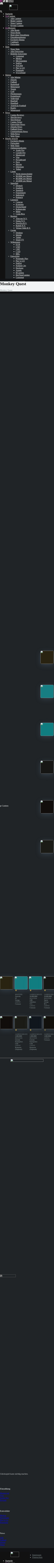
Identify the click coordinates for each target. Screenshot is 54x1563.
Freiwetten (14, 44)
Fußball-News (16, 129)
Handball (14, 103)
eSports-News (16, 127)
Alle (2, 1538)
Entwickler (15, 256)
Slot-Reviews (16, 117)
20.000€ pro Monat (24, 181)
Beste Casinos (16, 21)
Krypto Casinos (16, 25)
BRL (18, 254)
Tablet (18, 237)
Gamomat (20, 56)
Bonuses (11, 28)
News (7, 113)
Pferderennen (15, 94)
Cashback (14, 42)
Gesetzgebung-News (19, 131)
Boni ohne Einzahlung (19, 35)
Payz (18, 162)
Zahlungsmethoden (18, 148)
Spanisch (19, 190)
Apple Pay (20, 150)
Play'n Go (4, 1520)
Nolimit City (21, 266)
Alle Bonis (14, 30)
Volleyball (14, 98)
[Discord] (1, 3)
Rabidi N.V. (21, 226)
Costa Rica (20, 214)
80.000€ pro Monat (24, 178)
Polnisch (19, 197)
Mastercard (20, 155)
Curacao (19, 202)
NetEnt (19, 63)
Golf (12, 91)
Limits (13, 171)
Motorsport (15, 87)
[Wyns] (47, 852)
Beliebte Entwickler (18, 54)
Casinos (12, 16)
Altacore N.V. (21, 218)
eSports (13, 80)
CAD (18, 251)
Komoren (20, 204)
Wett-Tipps (15, 136)
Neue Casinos (16, 23)
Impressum (36, 1555)
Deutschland (21, 207)
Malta (18, 211)
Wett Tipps (14, 146)
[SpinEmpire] (47, 697)
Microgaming (21, 61)
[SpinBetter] (47, 735)
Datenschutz (37, 1557)
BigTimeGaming (23, 275)
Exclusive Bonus (17, 40)
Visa (17, 157)
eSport (2, 1542)
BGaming (20, 273)
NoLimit (19, 65)
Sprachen (14, 183)
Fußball (13, 82)
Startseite (9, 14)
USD (18, 247)
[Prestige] (47, 663)
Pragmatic (20, 70)
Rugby (13, 108)
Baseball (14, 101)
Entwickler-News (17, 124)
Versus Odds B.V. (23, 228)
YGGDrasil (20, 73)
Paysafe (3, 1500)
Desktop (19, 233)
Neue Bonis (15, 33)
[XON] (35, 1028)
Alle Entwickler (17, 51)
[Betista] (47, 773)
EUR (18, 244)
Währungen (15, 242)
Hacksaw (19, 268)
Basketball (14, 84)
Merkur (19, 58)
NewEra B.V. (21, 223)
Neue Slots (15, 49)
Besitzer (13, 216)
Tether (18, 169)
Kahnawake (21, 209)
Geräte (13, 230)
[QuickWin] (47, 813)
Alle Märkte (15, 77)
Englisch (19, 188)
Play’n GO (20, 68)
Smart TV (20, 240)
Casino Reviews (17, 115)
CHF (18, 249)
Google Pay (21, 153)
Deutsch (19, 186)
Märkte (8, 75)
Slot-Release (15, 120)
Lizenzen (14, 200)
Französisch (21, 193)
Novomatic (4, 1518)
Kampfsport (15, 96)
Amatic (19, 270)
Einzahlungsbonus (18, 37)
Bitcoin (19, 164)
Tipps (2, 1545)
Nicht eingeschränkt (24, 174)
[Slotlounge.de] (13, 9)
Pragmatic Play (22, 258)
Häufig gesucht (11, 138)
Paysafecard (21, 160)
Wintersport (15, 110)
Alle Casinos (15, 18)
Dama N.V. (20, 221)
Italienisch (20, 195)
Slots (7, 47)
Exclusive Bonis (17, 141)
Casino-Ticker (16, 122)
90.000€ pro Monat (24, 176)
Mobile (19, 235)
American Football (18, 105)
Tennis (13, 89)
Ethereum (20, 167)
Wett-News (15, 134)
